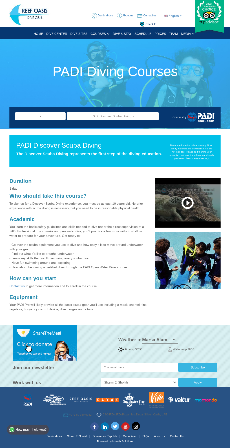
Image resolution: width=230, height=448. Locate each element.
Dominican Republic (105, 436)
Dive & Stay (122, 33)
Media (186, 33)
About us (159, 436)
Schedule (143, 33)
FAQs (145, 436)
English (174, 16)
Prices (160, 33)
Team (173, 33)
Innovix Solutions (122, 441)
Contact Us (177, 436)
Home (38, 33)
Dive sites (78, 33)
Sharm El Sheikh (77, 436)
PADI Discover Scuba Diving (112, 116)
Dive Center (56, 33)
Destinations (54, 436)
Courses (99, 33)
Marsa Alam (130, 436)
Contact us (17, 286)
